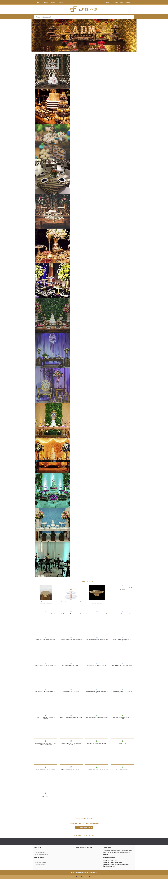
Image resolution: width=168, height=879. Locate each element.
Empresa (45, 2)
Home (38, 2)
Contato (61, 2)
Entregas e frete (38, 860)
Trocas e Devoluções (40, 864)
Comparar (106, 2)
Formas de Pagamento (40, 862)
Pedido (115, 2)
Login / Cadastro (125, 2)
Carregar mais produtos (84, 827)
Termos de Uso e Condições (41, 854)
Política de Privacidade (40, 852)
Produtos (53, 2)
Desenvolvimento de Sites (84, 877)
